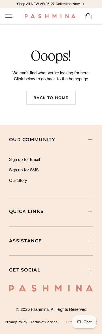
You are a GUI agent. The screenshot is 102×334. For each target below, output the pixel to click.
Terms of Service (44, 322)
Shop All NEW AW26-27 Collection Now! (48, 4)
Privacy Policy (16, 322)
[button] (9, 16)
